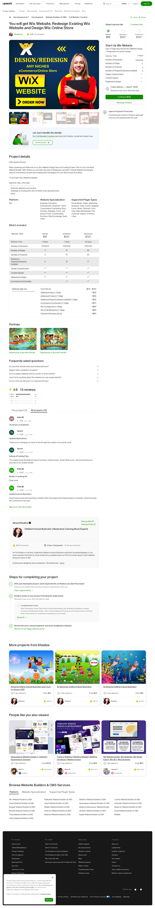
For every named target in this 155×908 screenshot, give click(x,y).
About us (115, 844)
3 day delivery (20, 763)
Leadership (116, 848)
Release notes (83, 873)
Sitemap (126, 897)
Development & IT (21, 17)
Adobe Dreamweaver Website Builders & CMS (95, 807)
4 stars (12, 396)
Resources (82, 855)
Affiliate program (84, 862)
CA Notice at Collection (79, 897)
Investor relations (118, 851)
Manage (49, 900)
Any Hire (15, 866)
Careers (115, 855)
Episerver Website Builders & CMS (127, 807)
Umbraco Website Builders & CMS (57, 811)
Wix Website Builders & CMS (20, 799)
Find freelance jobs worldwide (56, 851)
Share (143, 17)
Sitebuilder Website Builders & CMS (58, 799)
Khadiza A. (18, 34)
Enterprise (16, 858)
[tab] (19, 410)
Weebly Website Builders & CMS (57, 807)
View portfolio (87, 524)
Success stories (84, 848)
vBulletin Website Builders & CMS (92, 811)
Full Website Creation (45, 136)
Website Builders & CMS (56, 17)
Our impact (116, 858)
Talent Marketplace (19, 848)
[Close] (52, 877)
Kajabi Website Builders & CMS (91, 814)
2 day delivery (20, 693)
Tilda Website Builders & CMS (21, 814)
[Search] (104, 3)
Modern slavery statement (122, 873)
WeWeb (117, 814)
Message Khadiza (124, 103)
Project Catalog (9, 11)
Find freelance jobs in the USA (56, 855)
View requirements (22, 590)
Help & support (84, 844)
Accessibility (116, 897)
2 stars (12, 401)
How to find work (51, 844)
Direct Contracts (18, 873)
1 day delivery (112, 763)
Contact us (116, 866)
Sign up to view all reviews (20, 507)
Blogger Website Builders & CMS (22, 807)
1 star (11, 403)
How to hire (16, 844)
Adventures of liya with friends (22, 353)
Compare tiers (137, 24)
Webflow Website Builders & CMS (92, 799)
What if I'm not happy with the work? (29, 629)
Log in (135, 4)
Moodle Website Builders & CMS (22, 811)
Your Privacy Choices (100, 897)
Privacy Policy (63, 897)
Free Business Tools (85, 869)
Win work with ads (52, 858)
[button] (22, 246)
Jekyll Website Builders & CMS (56, 803)
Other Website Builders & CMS (21, 818)
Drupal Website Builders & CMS (21, 803)
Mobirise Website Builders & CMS (57, 814)
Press (114, 862)
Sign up (146, 4)
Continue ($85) (124, 97)
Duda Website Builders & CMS (126, 811)
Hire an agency (17, 855)
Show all (20, 617)
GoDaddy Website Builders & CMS (128, 803)
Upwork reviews (84, 851)
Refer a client (83, 866)
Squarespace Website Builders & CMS (94, 803)
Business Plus (17, 862)
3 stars (12, 398)
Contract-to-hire (18, 869)
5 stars (12, 394)
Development (37, 17)
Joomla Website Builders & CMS (127, 799)
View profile (86, 521)
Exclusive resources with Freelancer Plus (60, 862)
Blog (80, 858)
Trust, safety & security (120, 869)
